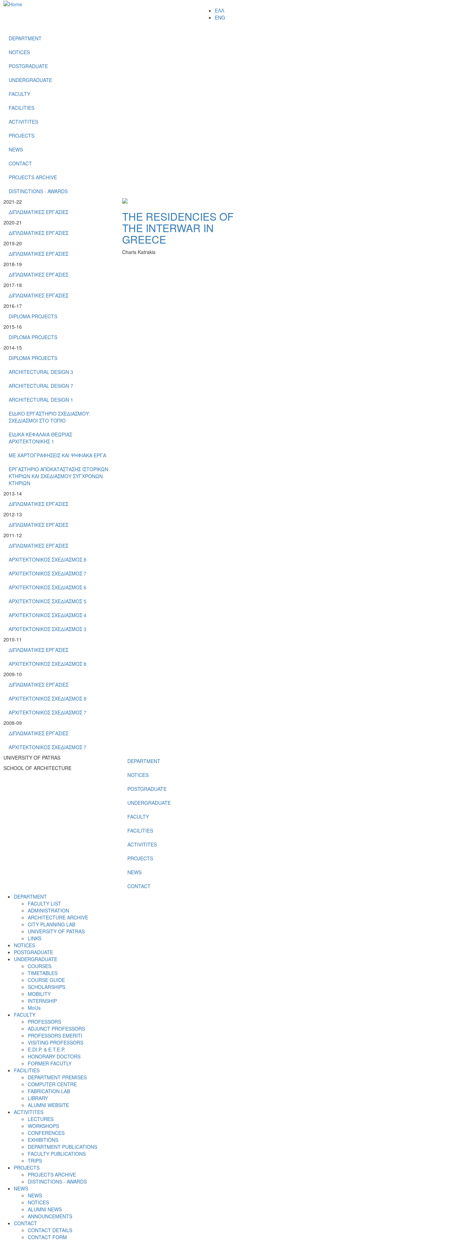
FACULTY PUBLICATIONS (57, 1153)
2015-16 (12, 326)
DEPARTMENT (25, 38)
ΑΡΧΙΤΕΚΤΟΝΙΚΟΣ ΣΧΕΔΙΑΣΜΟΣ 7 (47, 573)
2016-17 (12, 305)
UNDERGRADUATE (30, 79)
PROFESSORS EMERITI (55, 1035)
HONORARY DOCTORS (54, 1056)
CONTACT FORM (47, 1237)
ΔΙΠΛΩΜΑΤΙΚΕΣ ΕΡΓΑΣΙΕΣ (38, 211)
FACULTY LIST (44, 903)
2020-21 (12, 222)
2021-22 (12, 201)
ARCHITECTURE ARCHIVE (58, 917)
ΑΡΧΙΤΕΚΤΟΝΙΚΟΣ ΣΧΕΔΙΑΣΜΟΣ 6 (47, 587)
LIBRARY (38, 1098)
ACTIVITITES (23, 121)
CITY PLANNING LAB (51, 924)
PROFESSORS (44, 1021)
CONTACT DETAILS (50, 1230)
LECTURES (40, 1118)
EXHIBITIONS (43, 1139)
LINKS (34, 938)
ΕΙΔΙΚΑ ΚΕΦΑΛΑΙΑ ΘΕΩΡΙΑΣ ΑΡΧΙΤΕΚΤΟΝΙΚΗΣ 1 (40, 438)
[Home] (12, 3)
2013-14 (12, 493)
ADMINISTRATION (48, 910)
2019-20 (12, 243)
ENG (220, 17)
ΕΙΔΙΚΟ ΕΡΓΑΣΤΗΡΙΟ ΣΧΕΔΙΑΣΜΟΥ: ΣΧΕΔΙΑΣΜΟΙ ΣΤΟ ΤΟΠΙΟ (49, 417)
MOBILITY (39, 993)
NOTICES (19, 52)
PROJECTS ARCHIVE (33, 177)
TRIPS (35, 1160)
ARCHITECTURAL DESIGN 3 (41, 371)
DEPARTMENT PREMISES (57, 1077)
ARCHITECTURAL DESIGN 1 (41, 399)
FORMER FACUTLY (49, 1063)
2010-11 (12, 639)
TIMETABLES (43, 972)
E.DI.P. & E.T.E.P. (46, 1049)
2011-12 (12, 535)
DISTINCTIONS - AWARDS (38, 191)
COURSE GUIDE (46, 979)
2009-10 (12, 674)
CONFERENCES (46, 1132)
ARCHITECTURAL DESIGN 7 (41, 385)
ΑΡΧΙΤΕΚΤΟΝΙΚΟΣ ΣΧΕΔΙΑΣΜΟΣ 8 (47, 559)
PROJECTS (21, 135)
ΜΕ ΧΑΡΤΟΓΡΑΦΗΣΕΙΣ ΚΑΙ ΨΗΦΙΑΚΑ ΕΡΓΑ (57, 455)
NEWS (16, 149)
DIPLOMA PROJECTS (33, 316)
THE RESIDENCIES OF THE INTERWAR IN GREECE (178, 228)
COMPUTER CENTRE (52, 1084)
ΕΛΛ (219, 10)
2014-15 (12, 347)
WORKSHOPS (43, 1125)
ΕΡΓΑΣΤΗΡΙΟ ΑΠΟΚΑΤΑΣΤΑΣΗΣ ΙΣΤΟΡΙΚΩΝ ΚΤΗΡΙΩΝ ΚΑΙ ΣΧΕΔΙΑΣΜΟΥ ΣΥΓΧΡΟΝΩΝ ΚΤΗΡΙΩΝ (58, 476)
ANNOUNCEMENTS (50, 1216)
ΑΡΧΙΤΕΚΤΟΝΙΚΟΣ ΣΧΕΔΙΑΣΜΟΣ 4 (47, 615)
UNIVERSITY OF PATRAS (56, 931)
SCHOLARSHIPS (46, 986)
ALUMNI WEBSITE (48, 1105)
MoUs (34, 1007)
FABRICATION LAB (49, 1091)
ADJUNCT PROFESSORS (56, 1028)
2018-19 (12, 264)
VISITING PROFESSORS (55, 1042)
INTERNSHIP (42, 1000)
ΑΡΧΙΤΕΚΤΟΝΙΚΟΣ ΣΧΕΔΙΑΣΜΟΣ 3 (47, 628)
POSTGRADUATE (28, 66)
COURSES (39, 966)
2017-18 (12, 284)
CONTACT (20, 163)
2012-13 (12, 514)
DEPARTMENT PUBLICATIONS (62, 1146)
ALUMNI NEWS (45, 1209)
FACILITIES (21, 107)
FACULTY (19, 93)
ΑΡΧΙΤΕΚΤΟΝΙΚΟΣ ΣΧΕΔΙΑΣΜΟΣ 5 (47, 601)
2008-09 (12, 722)
